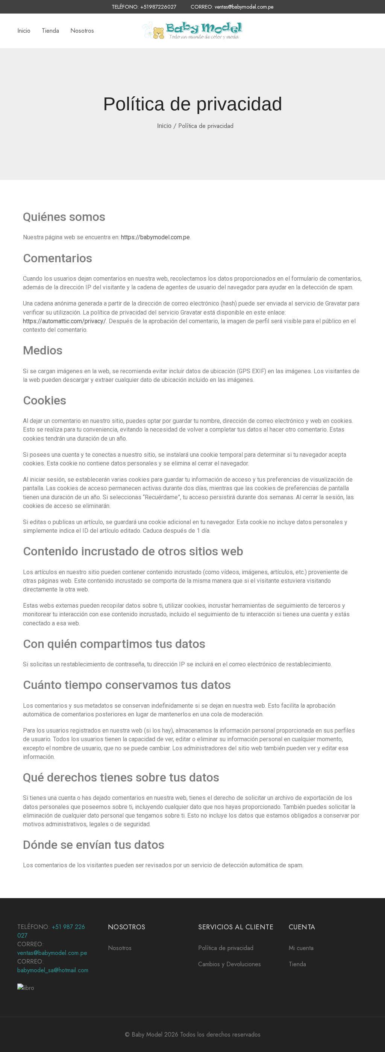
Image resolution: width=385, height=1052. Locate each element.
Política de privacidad (225, 948)
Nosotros (82, 30)
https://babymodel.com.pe (155, 237)
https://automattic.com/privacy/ (64, 321)
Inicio (23, 30)
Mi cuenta (301, 948)
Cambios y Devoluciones (229, 964)
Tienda (50, 30)
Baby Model (147, 1034)
